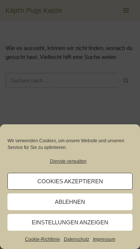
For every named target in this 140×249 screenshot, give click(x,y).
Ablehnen (70, 202)
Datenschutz (76, 239)
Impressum (104, 239)
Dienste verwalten (68, 161)
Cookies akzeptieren (70, 181)
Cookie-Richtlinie (42, 239)
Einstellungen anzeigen (70, 222)
